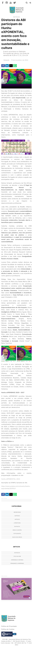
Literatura (17, 523)
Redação (6, 60)
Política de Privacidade (9, 626)
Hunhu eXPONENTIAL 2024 (10, 479)
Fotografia (17, 533)
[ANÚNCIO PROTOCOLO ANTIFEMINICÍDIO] (16, 589)
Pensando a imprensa (17, 563)
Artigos (17, 519)
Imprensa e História (17, 560)
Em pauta (17, 526)
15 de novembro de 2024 (19, 60)
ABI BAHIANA (17, 512)
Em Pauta (17, 552)
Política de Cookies (7, 629)
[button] (3, 65)
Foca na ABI (17, 556)
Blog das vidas (17, 537)
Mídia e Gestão (17, 530)
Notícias (16, 17)
